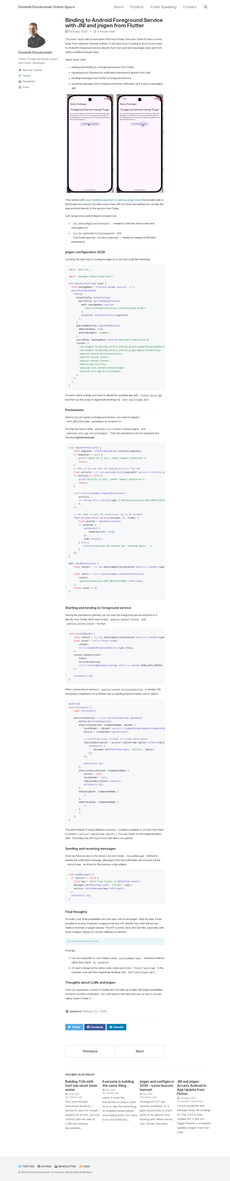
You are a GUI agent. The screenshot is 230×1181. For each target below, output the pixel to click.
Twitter (28, 1166)
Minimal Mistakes (82, 1172)
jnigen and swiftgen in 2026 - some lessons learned (157, 1085)
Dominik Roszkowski (35, 52)
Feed (86, 1166)
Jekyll (67, 1172)
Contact (189, 7)
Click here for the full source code (82, 941)
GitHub (46, 1166)
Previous (90, 1051)
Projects (137, 7)
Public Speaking (163, 7)
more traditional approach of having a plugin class (113, 199)
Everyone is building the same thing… (118, 1083)
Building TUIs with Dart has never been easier (81, 1085)
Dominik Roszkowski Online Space (46, 7)
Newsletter (67, 1166)
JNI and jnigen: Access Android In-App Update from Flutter (192, 1087)
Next (140, 1051)
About (119, 7)
